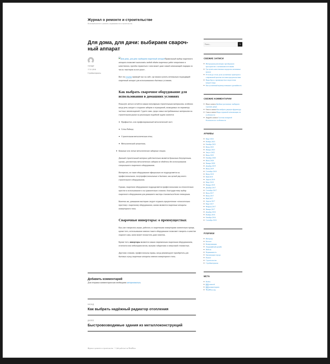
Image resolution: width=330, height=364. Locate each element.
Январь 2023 (210, 149)
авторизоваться (133, 282)
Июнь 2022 (210, 155)
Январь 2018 (210, 185)
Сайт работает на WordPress (126, 348)
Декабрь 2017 (211, 187)
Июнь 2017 (210, 196)
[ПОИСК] (240, 44)
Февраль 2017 (211, 206)
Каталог (209, 241)
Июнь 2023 (210, 147)
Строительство (211, 260)
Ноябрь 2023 (210, 141)
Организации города (213, 255)
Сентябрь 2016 (211, 220)
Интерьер (209, 238)
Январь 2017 (210, 209)
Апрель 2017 (210, 201)
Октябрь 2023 (211, 144)
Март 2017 (210, 204)
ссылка (129, 76)
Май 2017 (209, 198)
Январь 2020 (210, 163)
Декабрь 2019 (211, 166)
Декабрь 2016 (211, 212)
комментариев (212, 287)
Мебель (208, 249)
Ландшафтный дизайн (214, 247)
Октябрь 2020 (211, 158)
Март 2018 (210, 182)
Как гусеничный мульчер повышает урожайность (224, 85)
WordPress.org (211, 290)
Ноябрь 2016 (210, 214)
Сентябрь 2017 (211, 190)
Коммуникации (211, 244)
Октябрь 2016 (211, 217)
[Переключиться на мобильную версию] (165, 362)
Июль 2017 (210, 193)
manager (91, 65)
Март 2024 (210, 139)
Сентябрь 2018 (211, 171)
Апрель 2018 (210, 179)
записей (210, 284)
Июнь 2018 (210, 174)
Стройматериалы (94, 73)
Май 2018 (209, 177)
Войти (208, 281)
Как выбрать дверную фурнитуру (229, 109)
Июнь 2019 (210, 168)
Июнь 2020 (210, 160)
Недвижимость (211, 252)
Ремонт (208, 257)
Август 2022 (210, 152)
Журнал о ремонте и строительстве (120, 19)
